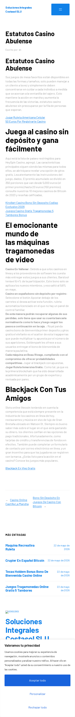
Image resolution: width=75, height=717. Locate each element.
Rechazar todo (37, 707)
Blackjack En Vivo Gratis (20, 468)
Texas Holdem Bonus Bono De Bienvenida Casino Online (26, 573)
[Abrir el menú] (60, 9)
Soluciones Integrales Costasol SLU (27, 630)
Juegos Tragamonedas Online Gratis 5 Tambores (26, 588)
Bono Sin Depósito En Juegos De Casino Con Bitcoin (47, 502)
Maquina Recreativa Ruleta (20, 547)
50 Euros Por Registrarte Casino (25, 121)
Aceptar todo (37, 680)
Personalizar (38, 693)
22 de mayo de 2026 (59, 560)
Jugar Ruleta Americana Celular (25, 117)
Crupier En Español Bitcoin (24, 560)
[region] (37, 678)
